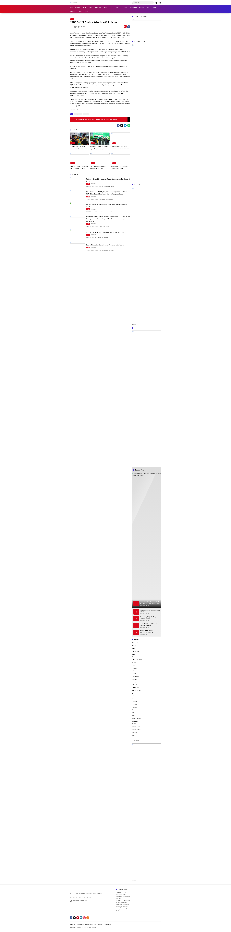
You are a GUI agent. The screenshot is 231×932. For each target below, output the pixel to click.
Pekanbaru (134, 707)
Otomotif (134, 704)
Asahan (134, 645)
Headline (134, 668)
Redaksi (75, 26)
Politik (133, 715)
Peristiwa (134, 710)
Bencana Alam (135, 651)
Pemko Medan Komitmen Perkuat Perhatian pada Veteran (119, 167)
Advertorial (135, 643)
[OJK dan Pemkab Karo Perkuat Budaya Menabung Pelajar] (99, 159)
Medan (133, 693)
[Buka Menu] (160, 3)
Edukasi (71, 18)
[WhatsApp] (128, 125)
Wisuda (86, 113)
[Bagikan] (128, 26)
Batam (133, 648)
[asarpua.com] (73, 2)
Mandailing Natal (136, 690)
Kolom (134, 682)
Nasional (134, 698)
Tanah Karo (135, 724)
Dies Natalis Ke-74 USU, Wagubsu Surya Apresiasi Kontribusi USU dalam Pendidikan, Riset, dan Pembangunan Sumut (99, 148)
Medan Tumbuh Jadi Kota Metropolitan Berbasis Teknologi (148, 631)
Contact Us (72, 924)
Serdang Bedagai (136, 718)
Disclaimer (80, 924)
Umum (134, 738)
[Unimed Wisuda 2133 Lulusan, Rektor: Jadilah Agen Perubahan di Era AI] (79, 139)
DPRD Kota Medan (137, 659)
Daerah (93, 162)
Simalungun (135, 721)
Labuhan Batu (135, 687)
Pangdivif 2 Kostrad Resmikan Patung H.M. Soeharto (150, 611)
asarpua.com (79, 113)
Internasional (135, 676)
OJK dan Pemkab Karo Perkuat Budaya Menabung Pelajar (98, 167)
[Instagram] (84, 917)
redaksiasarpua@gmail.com (80, 900)
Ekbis (133, 665)
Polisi (133, 712)
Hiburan (134, 671)
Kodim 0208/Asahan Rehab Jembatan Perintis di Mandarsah (149, 624)
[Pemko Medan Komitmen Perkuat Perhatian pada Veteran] (120, 159)
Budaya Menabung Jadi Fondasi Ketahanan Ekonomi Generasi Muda (120, 147)
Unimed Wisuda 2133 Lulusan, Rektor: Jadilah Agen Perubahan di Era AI (78, 148)
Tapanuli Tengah (136, 729)
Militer (134, 696)
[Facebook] (118, 125)
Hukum (134, 673)
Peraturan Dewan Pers (90, 924)
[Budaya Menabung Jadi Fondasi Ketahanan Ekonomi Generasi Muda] (120, 139)
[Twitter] (121, 125)
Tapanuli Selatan (136, 726)
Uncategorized (135, 740)
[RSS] (87, 917)
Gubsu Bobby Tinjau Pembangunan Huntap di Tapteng (149, 617)
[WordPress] (81, 917)
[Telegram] (125, 125)
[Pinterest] (77, 917)
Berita (133, 654)
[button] (151, 2)
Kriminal (134, 685)
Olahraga (134, 701)
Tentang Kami (107, 924)
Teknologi (134, 732)
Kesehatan (134, 679)
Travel (133, 735)
